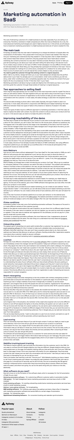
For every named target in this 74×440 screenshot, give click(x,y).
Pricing (59, 3)
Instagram (42, 412)
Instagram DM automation (10, 422)
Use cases (45, 435)
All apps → (5, 427)
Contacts (29, 414)
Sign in (68, 3)
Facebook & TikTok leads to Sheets (13, 424)
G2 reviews (42, 422)
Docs (21, 435)
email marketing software (11, 228)
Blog (25, 435)
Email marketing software (11, 383)
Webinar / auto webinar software (14, 387)
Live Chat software (40, 241)
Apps (54, 3)
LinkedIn (41, 419)
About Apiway (30, 412)
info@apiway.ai (29, 437)
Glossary (39, 435)
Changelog (30, 435)
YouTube (41, 414)
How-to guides (54, 435)
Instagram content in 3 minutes (12, 417)
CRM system (33, 196)
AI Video (4, 419)
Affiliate (16, 435)
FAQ (35, 435)
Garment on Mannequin (9, 414)
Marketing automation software (13, 377)
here (40, 176)
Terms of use (45, 437)
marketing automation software (43, 236)
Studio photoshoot (8, 412)
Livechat (6, 393)
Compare (61, 435)
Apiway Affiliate (31, 419)
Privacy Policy (37, 437)
